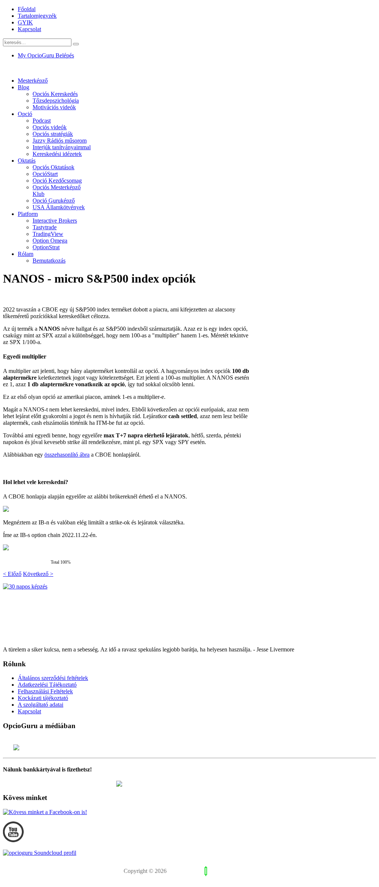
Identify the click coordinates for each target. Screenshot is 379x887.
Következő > (38, 574)
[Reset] (76, 44)
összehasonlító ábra (67, 454)
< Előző (12, 574)
